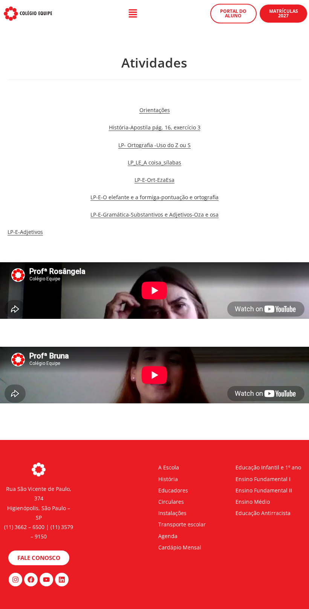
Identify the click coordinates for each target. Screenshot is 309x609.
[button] (132, 14)
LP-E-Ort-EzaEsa (154, 179)
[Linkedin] (62, 579)
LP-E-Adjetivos (25, 231)
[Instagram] (15, 579)
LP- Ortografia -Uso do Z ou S (154, 145)
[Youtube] (46, 579)
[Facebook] (31, 579)
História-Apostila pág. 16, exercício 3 (154, 127)
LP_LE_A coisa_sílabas (154, 162)
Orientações (154, 110)
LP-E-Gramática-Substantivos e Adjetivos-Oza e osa (154, 214)
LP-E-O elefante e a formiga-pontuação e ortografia (154, 197)
